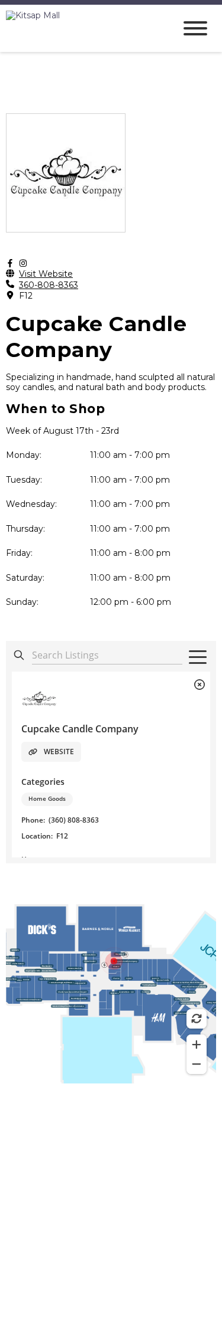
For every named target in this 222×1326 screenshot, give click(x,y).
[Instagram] (23, 263)
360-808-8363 (48, 285)
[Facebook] (10, 263)
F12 (26, 296)
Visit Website (46, 274)
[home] (81, 28)
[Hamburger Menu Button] (195, 28)
